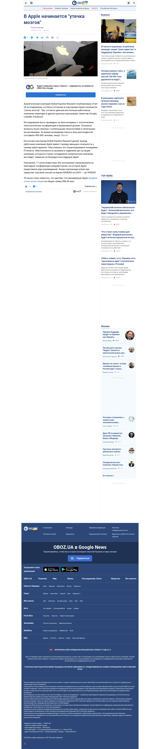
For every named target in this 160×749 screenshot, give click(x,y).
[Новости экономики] (77, 192)
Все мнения (108, 476)
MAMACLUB (63, 630)
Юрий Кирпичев (108, 455)
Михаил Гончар (108, 372)
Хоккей (62, 593)
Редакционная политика (33, 191)
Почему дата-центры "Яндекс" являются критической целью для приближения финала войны (113, 350)
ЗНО (76, 601)
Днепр (69, 586)
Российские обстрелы (108, 8)
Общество (115, 579)
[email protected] (50, 732)
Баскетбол (54, 593)
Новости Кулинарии (67, 616)
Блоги (99, 579)
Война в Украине (61, 8)
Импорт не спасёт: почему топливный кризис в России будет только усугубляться (114, 366)
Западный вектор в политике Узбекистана (113, 463)
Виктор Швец (107, 341)
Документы (70, 534)
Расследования (89, 579)
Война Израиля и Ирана (80, 8)
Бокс (69, 593)
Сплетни (53, 638)
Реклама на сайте (49, 534)
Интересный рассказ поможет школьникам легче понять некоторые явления (112, 85)
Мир (55, 579)
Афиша (45, 638)
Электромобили (59, 608)
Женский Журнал (78, 638)
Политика (42, 579)
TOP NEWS (107, 175)
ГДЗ (44, 601)
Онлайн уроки (62, 601)
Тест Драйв (47, 608)
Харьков (52, 586)
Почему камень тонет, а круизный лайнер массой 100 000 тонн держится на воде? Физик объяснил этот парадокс (113, 75)
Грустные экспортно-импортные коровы (112, 450)
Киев (45, 586)
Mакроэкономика (65, 623)
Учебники (51, 601)
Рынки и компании (37, 27)
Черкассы (77, 586)
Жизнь (70, 579)
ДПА (71, 601)
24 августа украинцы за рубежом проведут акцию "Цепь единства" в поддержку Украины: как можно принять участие (118, 49)
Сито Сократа (107, 426)
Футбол (45, 593)
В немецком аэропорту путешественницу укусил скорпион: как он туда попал (113, 102)
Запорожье (61, 586)
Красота (61, 638)
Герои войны (48, 8)
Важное (105, 14)
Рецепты (46, 616)
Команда (69, 528)
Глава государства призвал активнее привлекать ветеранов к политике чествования (115, 219)
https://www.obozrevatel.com (101, 682)
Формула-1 (76, 593)
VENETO (95, 8)
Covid (71, 630)
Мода (68, 638)
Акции (69, 608)
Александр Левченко (110, 468)
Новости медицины (50, 630)
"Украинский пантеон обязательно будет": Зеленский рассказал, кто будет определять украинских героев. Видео (118, 210)
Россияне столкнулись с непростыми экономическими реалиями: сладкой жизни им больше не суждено (114, 420)
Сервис (76, 608)
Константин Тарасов (110, 356)
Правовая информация (97, 528)
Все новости (130, 579)
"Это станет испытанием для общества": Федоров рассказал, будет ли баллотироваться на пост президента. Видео (118, 235)
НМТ (81, 601)
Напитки (55, 616)
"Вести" (64, 135)
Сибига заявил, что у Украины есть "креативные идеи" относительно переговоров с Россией (118, 261)
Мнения (105, 326)
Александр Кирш (108, 442)
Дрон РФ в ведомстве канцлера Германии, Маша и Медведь (112, 435)
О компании (47, 528)
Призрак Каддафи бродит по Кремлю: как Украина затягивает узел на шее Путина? (111, 334)
